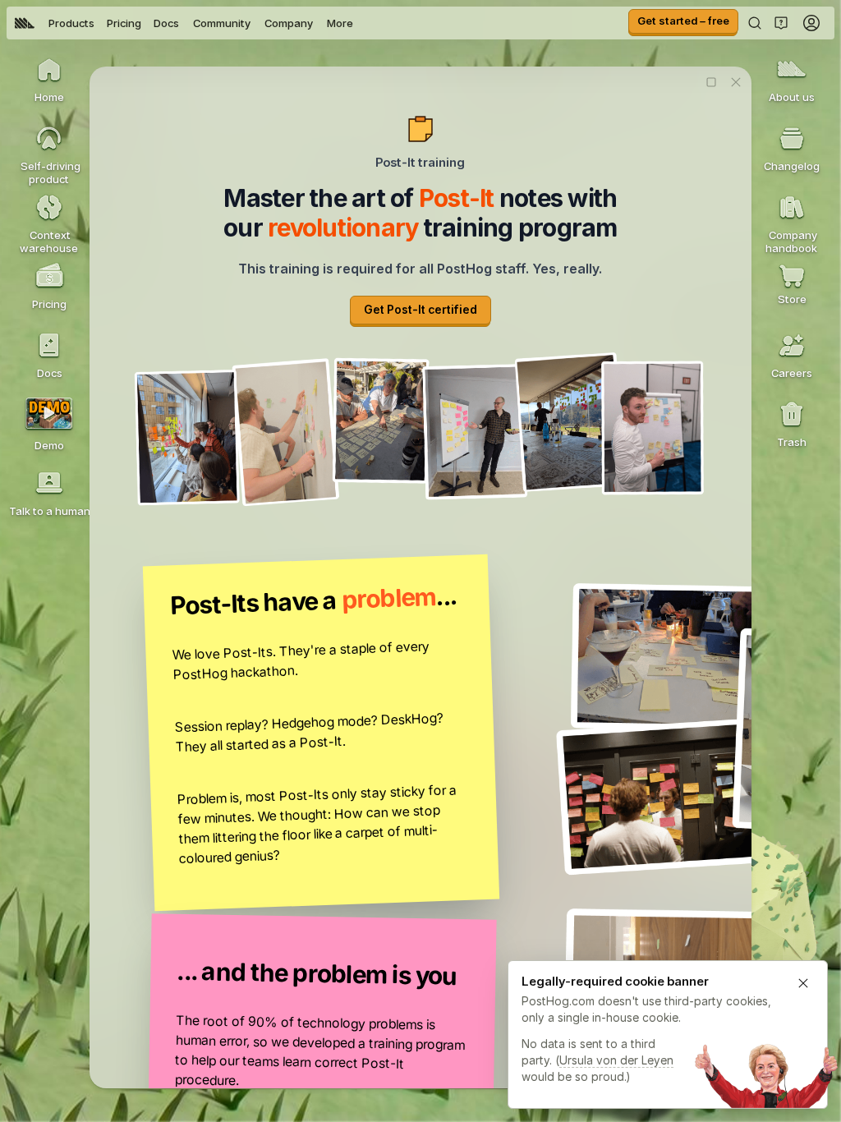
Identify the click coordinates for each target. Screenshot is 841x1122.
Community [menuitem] (221, 23)
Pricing (124, 23)
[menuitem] (24, 22)
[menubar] (184, 23)
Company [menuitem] (288, 23)
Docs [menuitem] (166, 23)
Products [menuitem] (71, 23)
